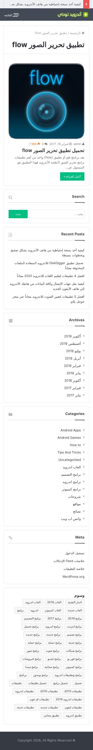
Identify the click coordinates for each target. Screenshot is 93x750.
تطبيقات (17, 683)
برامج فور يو (74, 659)
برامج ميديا (31, 667)
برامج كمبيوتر (71, 489)
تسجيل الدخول (74, 553)
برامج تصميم (74, 634)
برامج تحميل (31, 626)
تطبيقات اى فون (39, 699)
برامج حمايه (34, 642)
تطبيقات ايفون (73, 707)
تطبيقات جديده (49, 707)
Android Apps (71, 430)
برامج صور (33, 650)
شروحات (74, 496)
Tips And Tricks (69, 452)
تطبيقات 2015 (73, 691)
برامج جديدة (53, 634)
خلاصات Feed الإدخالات (68, 561)
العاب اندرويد (72, 467)
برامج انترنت (74, 626)
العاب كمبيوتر (53, 610)
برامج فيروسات (31, 659)
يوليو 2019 (73, 351)
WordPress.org (73, 576)
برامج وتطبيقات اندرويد (68, 675)
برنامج (23, 675)
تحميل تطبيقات (37, 683)
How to (75, 445)
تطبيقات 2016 (49, 691)
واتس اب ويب (71, 519)
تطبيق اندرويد (74, 715)
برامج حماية (55, 642)
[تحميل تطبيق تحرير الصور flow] (46, 101)
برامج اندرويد (71, 482)
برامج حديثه (75, 642)
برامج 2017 (54, 618)
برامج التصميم (71, 474)
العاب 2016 (54, 602)
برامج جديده (33, 634)
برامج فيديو (54, 659)
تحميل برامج (60, 683)
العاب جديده (75, 610)
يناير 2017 (74, 395)
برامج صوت (52, 650)
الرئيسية (76, 33)
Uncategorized (69, 460)
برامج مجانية (52, 667)
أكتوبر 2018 (72, 380)
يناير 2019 (74, 373)
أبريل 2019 (73, 358)
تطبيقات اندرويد (24, 691)
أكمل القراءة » (72, 176)
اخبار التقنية (75, 602)
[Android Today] (72, 14)
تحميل (78, 683)
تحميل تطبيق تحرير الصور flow (53, 150)
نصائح (77, 511)
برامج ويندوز (40, 675)
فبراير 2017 (72, 388)
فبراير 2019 (72, 366)
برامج (20, 610)
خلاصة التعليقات (74, 569)
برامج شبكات (74, 650)
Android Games (69, 437)
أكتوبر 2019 (72, 336)
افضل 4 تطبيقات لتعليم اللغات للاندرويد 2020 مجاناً (50, 276)
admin (77, 144)
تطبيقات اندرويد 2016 (69, 699)
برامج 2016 (75, 618)
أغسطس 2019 (70, 343)
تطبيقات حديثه (25, 707)
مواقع (77, 504)
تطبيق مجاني (51, 715)
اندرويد (34, 610)
